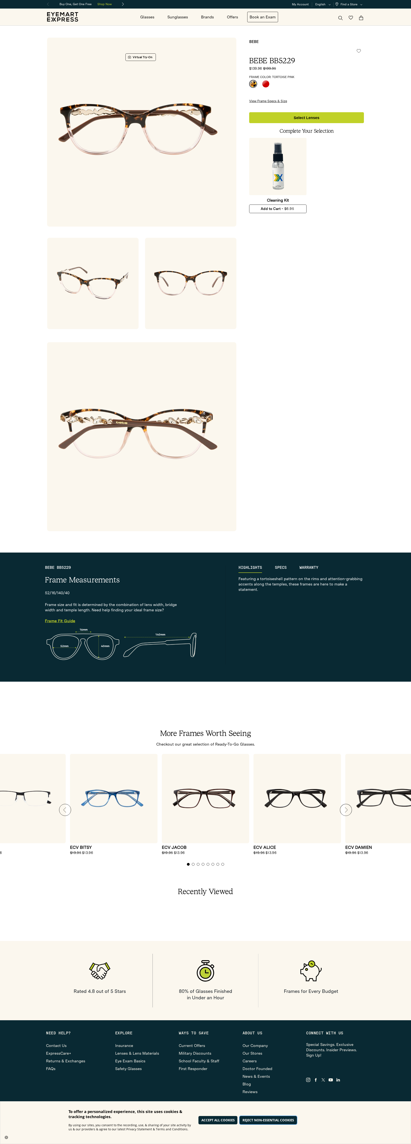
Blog (247, 1084)
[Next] (123, 4)
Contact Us (56, 1045)
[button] (350, 4)
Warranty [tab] (308, 567)
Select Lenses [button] (306, 118)
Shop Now (104, 4)
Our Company (255, 1045)
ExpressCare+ (58, 1053)
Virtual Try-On (142, 57)
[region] (85, 3)
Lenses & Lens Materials (137, 1053)
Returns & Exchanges (65, 1061)
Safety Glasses (128, 1068)
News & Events (256, 1076)
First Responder (193, 1068)
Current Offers (192, 1045)
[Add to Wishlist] (359, 51)
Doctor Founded (257, 1068)
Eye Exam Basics (130, 1061)
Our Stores (252, 1053)
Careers (250, 1061)
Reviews (250, 1091)
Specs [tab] (281, 567)
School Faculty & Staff (199, 1061)
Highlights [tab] (250, 567)
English (320, 4)
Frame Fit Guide (60, 621)
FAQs (50, 1068)
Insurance (124, 1045)
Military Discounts (195, 1053)
